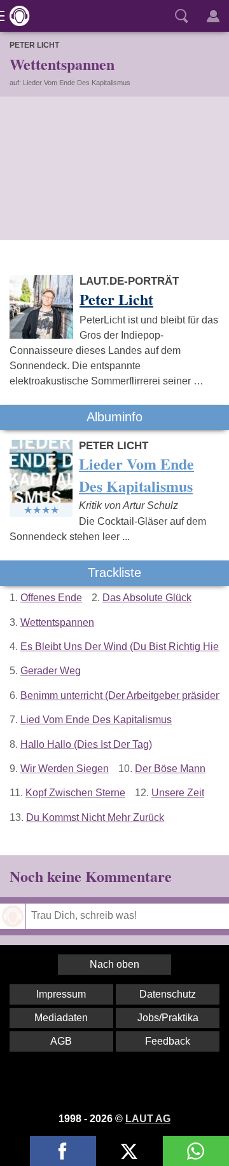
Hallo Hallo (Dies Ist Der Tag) (86, 744)
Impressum (61, 994)
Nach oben (114, 964)
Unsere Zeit (177, 792)
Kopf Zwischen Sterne (75, 792)
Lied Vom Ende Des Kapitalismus (96, 719)
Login (213, 16)
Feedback (167, 1041)
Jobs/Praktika (167, 1017)
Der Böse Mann (170, 768)
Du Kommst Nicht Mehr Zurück (95, 817)
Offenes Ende (51, 597)
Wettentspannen (57, 622)
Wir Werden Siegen (64, 768)
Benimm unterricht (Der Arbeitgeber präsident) (123, 695)
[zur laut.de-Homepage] (16, 16)
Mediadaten (61, 1017)
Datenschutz (167, 994)
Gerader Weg (50, 670)
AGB (61, 1041)
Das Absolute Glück (146, 597)
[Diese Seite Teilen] (63, 1151)
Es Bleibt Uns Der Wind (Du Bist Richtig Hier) (122, 646)
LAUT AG (147, 1118)
